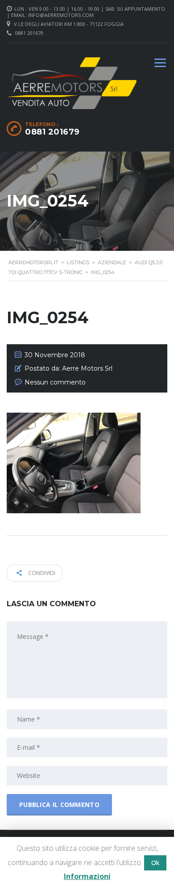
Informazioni (87, 876)
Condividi (41, 573)
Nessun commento (55, 382)
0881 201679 (29, 33)
